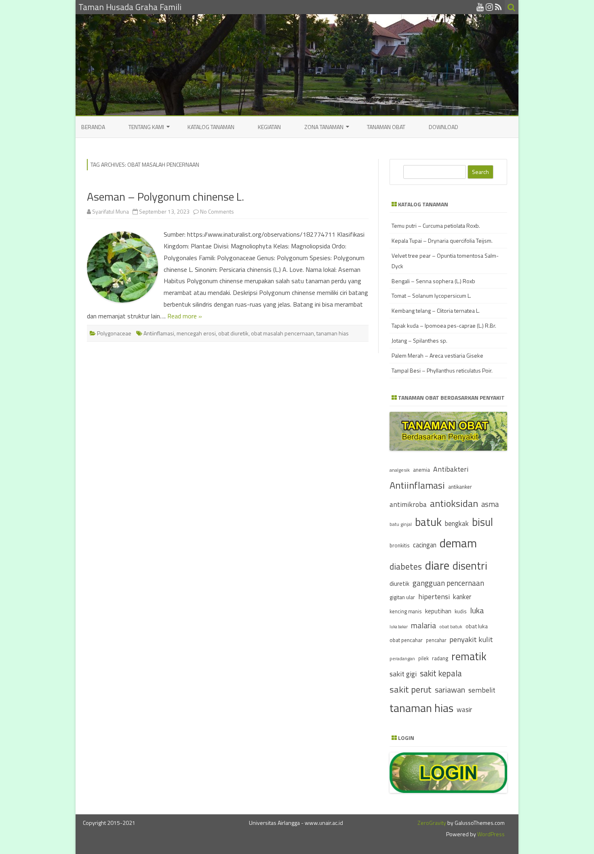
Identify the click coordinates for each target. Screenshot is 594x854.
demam (458, 543)
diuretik (399, 583)
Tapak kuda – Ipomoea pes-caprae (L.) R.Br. (444, 325)
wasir (464, 709)
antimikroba (408, 504)
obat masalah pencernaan (282, 333)
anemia (421, 470)
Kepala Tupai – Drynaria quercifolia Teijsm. (442, 240)
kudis (461, 611)
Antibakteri (450, 469)
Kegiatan (269, 127)
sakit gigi (403, 673)
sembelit (481, 689)
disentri (470, 565)
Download (443, 127)
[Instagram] (489, 6)
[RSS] (498, 6)
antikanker (460, 487)
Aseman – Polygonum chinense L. (165, 196)
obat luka (477, 626)
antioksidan (454, 503)
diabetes (406, 566)
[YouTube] (480, 6)
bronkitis (400, 545)
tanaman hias (332, 333)
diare (437, 565)
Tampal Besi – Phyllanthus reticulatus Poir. (442, 370)
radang (440, 658)
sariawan (450, 690)
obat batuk (450, 626)
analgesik (400, 470)
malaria (423, 625)
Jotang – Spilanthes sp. (419, 340)
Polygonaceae (114, 333)
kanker (462, 596)
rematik (469, 656)
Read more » (184, 316)
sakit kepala (441, 673)
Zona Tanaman (323, 127)
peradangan (402, 658)
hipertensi (434, 596)
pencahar (436, 640)
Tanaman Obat (386, 127)
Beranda (93, 127)
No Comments (217, 211)
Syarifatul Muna (110, 211)
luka (477, 610)
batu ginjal (401, 524)
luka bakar (399, 626)
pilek (423, 658)
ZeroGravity (431, 822)
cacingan (424, 545)
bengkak (457, 523)
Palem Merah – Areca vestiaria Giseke (437, 355)
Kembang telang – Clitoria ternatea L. (436, 310)
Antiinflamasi (158, 333)
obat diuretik (233, 333)
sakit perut (411, 689)
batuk (428, 521)
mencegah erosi (196, 333)
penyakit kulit (471, 639)
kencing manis (406, 611)
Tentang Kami (146, 127)
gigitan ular (402, 597)
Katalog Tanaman (210, 127)
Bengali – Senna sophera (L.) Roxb (433, 281)
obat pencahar (406, 640)
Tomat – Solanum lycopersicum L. (431, 295)
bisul (482, 522)
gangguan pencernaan (448, 583)
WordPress (490, 834)
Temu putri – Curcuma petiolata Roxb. (436, 225)
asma (490, 504)
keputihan (438, 611)
